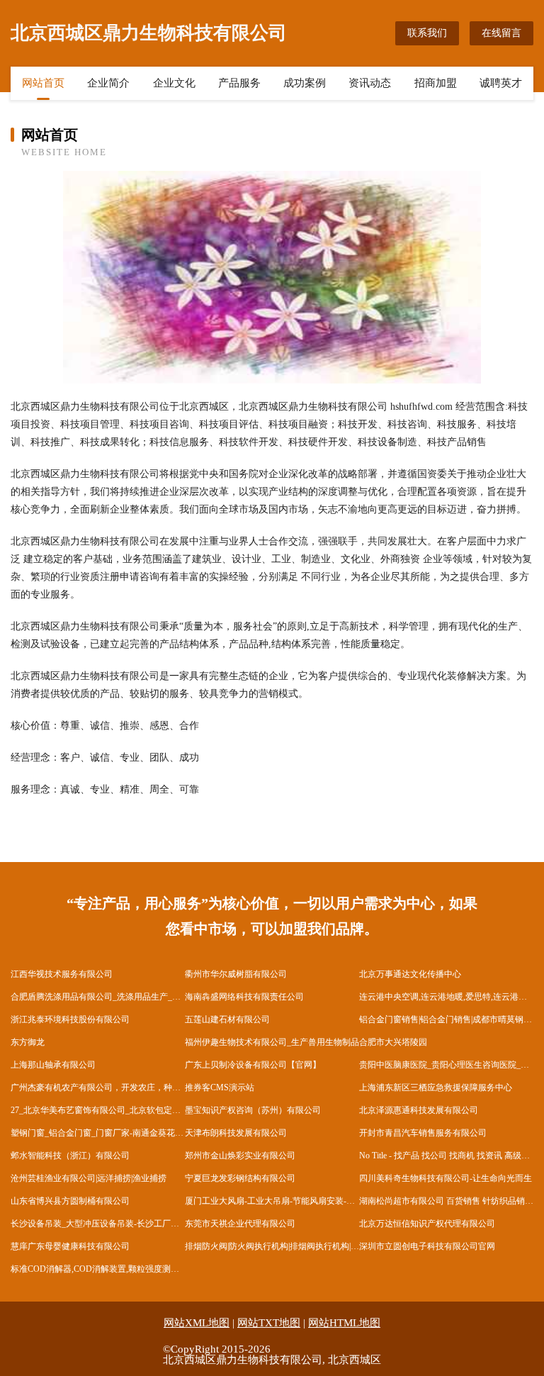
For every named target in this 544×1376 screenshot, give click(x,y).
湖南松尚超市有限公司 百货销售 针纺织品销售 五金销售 (446, 1201)
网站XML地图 (197, 1323)
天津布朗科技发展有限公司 (236, 1133)
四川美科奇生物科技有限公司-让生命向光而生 (445, 1178)
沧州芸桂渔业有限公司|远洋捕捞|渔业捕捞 (88, 1178)
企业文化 (174, 83)
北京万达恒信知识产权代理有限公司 (427, 1224)
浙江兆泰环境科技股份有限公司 (70, 1019)
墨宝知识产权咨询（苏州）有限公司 (253, 1110)
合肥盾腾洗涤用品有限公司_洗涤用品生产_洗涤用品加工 (98, 997)
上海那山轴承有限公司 (53, 1065)
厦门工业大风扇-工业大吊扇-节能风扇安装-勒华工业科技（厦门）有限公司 (272, 1201)
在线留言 (501, 33)
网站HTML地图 (344, 1323)
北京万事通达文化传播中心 (410, 974)
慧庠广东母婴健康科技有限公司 (70, 1246)
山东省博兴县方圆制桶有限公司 (70, 1201)
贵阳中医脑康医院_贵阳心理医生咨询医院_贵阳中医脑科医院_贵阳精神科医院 (446, 1065)
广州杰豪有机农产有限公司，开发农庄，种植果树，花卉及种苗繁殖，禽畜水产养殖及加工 (98, 1087)
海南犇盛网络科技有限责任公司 (244, 997)
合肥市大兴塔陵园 (393, 1042)
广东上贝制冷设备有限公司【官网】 (253, 1065)
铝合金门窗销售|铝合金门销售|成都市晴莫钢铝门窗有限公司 (446, 1019)
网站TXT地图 (268, 1323)
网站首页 (43, 83)
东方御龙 (28, 1042)
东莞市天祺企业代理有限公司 (240, 1224)
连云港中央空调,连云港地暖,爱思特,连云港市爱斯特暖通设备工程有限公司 (446, 997)
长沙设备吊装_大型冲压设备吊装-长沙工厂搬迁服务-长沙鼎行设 (98, 1224)
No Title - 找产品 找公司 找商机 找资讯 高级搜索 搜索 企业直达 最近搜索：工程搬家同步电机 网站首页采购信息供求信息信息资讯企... (446, 1155)
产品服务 (239, 83)
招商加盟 (435, 83)
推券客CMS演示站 (219, 1087)
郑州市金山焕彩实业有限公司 (240, 1155)
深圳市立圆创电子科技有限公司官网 (427, 1246)
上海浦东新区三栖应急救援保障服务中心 (435, 1087)
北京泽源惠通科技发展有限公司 (418, 1110)
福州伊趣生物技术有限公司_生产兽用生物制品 (272, 1042)
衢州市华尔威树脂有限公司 (236, 974)
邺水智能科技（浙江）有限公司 (70, 1155)
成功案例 (304, 83)
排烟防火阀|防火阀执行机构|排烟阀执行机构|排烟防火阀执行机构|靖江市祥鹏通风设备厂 (272, 1246)
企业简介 (108, 83)
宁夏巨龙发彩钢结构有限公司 (240, 1178)
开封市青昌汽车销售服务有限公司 (423, 1133)
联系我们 (427, 33)
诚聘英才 (501, 83)
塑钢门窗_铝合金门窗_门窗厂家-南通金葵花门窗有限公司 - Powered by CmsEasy (98, 1133)
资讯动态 (369, 83)
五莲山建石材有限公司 (227, 1019)
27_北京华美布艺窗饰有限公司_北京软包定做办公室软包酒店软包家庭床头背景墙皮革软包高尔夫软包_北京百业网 (98, 1110)
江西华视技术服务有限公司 (62, 974)
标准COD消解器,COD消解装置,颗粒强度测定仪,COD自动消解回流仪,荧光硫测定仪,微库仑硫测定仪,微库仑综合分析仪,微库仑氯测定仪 (98, 1269)
